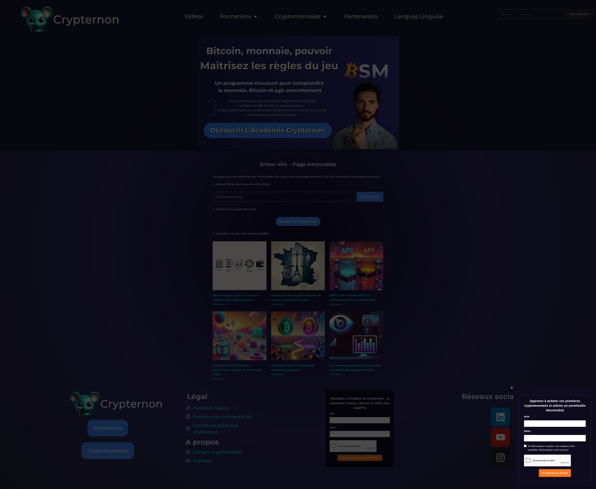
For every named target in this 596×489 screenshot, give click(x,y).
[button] (512, 388)
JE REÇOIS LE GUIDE (555, 473)
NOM (526, 416)
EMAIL (527, 431)
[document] (298, 244)
